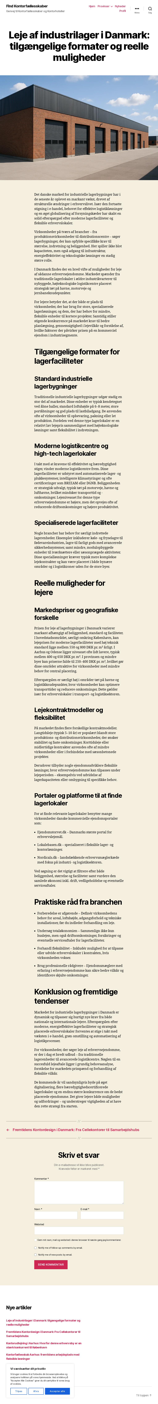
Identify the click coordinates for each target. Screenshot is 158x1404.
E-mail (85, 1209)
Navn (38, 1209)
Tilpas (18, 1391)
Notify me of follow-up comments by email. (60, 1247)
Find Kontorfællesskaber (27, 6)
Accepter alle (57, 1391)
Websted (39, 1224)
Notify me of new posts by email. (55, 1254)
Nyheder (120, 6)
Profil (122, 10)
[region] (40, 1381)
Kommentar (41, 1178)
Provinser (104, 6)
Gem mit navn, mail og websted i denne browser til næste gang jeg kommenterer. (79, 1240)
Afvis (36, 1391)
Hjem (92, 6)
